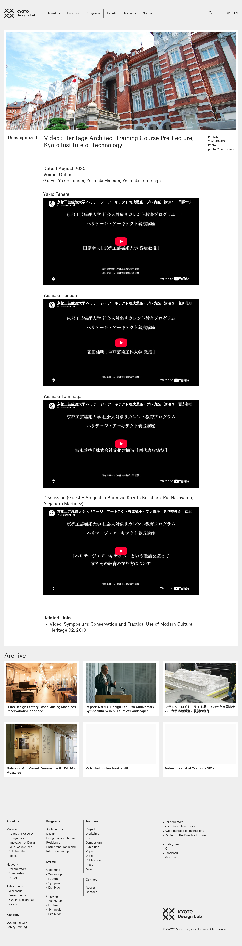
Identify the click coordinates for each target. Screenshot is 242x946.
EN (235, 12)
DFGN (13, 878)
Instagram (172, 844)
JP (228, 12)
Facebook (171, 853)
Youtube (170, 857)
